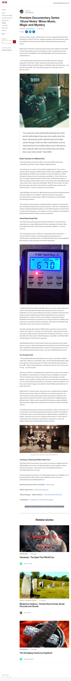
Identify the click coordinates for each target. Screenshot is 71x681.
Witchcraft (5, 28)
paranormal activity (58, 506)
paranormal (30, 29)
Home (3, 13)
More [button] (3, 34)
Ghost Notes (50, 484)
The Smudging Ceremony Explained (36, 652)
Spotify (52, 495)
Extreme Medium (7, 50)
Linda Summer (29, 12)
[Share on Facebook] (26, 32)
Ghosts (4, 23)
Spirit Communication (36, 506)
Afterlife (4, 30)
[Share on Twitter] (30, 32)
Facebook (37, 490)
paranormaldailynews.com (61, 3)
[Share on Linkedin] (33, 32)
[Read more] (44, 538)
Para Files (5, 25)
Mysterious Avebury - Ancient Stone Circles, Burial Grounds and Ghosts (42, 605)
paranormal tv (47, 506)
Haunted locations (7, 18)
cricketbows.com (35, 500)
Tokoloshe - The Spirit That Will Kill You (37, 557)
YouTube (47, 495)
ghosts (22, 29)
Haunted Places (31, 600)
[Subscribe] (14, 41)
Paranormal (5, 20)
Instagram (44, 490)
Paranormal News (7, 15)
